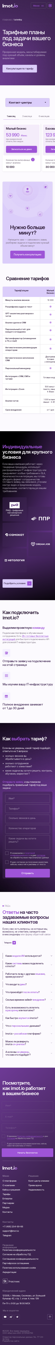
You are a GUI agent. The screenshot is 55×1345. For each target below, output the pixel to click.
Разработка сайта (11, 1341)
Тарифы (17, 20)
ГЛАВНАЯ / (8, 20)
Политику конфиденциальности (30, 1136)
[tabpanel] (27, 118)
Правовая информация (10, 1246)
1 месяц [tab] (11, 116)
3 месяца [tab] (27, 116)
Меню (36, 5)
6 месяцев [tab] (44, 116)
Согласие (11, 1138)
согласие (41, 855)
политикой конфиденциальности (22, 854)
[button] (21, 149)
